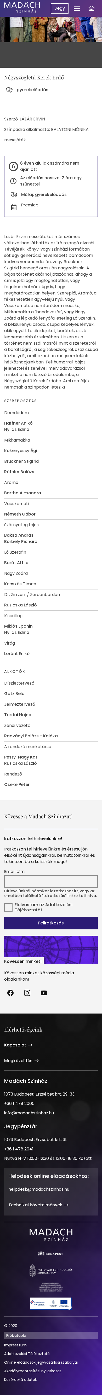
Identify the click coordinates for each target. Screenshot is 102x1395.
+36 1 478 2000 (19, 1104)
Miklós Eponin (18, 626)
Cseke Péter (17, 785)
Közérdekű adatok (20, 1379)
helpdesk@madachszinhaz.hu (38, 1189)
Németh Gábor (20, 514)
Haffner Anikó (18, 423)
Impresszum (15, 1345)
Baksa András (18, 535)
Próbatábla (16, 1335)
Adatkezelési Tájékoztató (27, 1353)
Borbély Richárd (20, 542)
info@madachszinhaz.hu (29, 1113)
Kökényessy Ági (20, 451)
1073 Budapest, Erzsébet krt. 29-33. (39, 1094)
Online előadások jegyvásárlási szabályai (41, 1362)
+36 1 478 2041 (18, 1149)
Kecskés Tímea (20, 584)
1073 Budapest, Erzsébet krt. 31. (35, 1140)
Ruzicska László (20, 605)
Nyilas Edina (16, 429)
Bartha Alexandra (22, 493)
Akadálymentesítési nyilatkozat (32, 1371)
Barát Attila (16, 563)
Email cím (14, 871)
